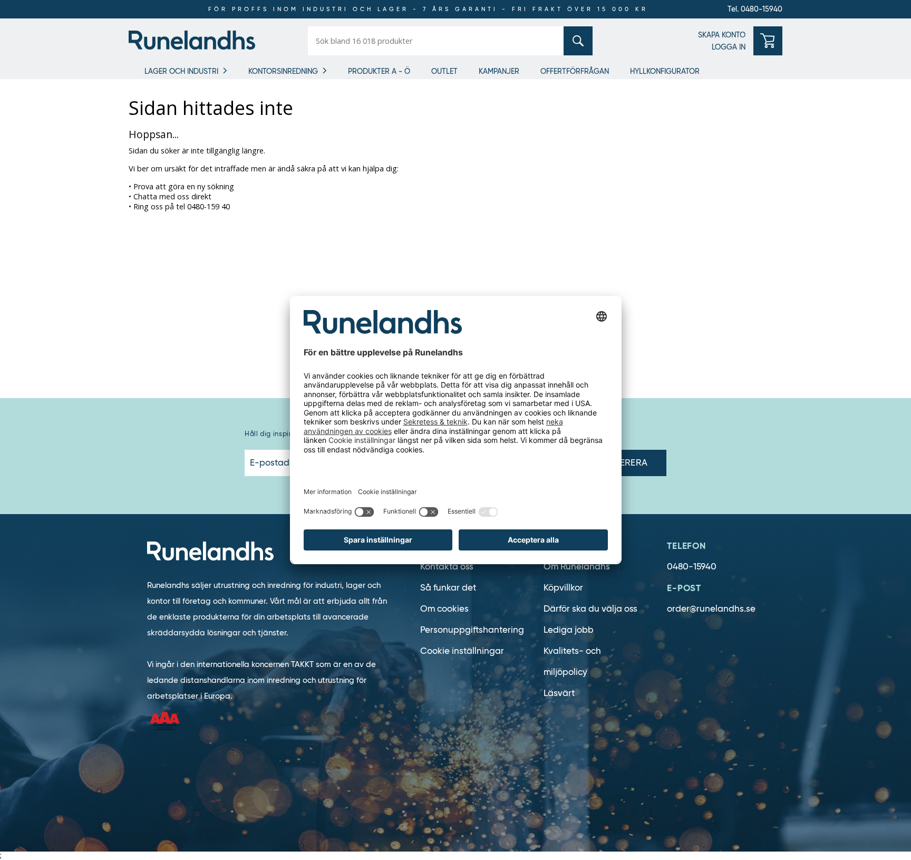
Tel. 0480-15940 (755, 9)
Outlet (444, 71)
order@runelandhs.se (711, 608)
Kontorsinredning (283, 71)
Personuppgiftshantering (472, 629)
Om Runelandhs (577, 566)
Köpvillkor (563, 587)
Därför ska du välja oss (590, 608)
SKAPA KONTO (721, 35)
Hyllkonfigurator (665, 71)
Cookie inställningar (462, 650)
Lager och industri (181, 71)
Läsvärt (559, 693)
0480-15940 (691, 566)
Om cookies (444, 608)
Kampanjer (499, 71)
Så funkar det (448, 587)
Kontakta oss (446, 566)
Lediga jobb (569, 629)
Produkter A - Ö (379, 71)
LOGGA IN (728, 47)
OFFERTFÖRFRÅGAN (574, 71)
